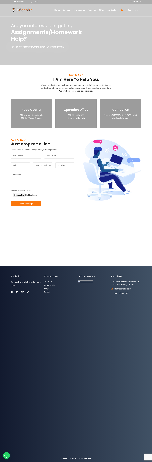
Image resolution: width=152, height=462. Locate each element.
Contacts (111, 10)
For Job (47, 292)
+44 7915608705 (18, 2)
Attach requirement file (21, 191)
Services (66, 10)
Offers (101, 10)
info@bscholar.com (35, 2)
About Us (92, 10)
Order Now (133, 10)
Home (57, 10)
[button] (6, 455)
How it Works (79, 10)
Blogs (46, 288)
